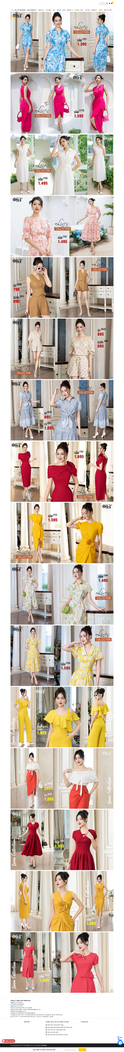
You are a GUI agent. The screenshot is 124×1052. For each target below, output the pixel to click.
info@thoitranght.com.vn (33, 1009)
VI (100, 3)
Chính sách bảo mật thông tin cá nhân (57, 1034)
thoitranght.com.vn (21, 1011)
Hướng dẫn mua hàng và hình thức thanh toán (59, 1027)
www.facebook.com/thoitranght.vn (26, 1013)
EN (104, 3)
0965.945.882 (18, 1009)
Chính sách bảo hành (52, 1032)
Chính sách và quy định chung (55, 1025)
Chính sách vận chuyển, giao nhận (56, 1030)
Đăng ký (82, 1049)
